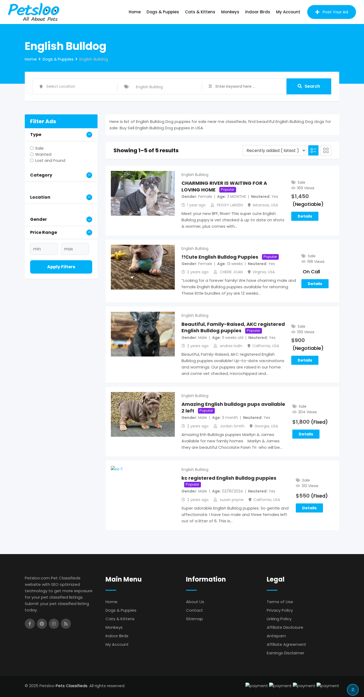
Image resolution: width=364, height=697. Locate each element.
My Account (288, 12)
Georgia (261, 426)
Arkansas (261, 205)
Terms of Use (280, 601)
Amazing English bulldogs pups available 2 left (233, 407)
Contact (194, 610)
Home (135, 12)
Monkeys (230, 12)
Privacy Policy (280, 610)
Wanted (43, 154)
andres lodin (231, 345)
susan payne (232, 499)
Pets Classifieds (71, 685)
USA (274, 205)
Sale (39, 148)
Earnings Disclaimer (285, 653)
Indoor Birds (257, 12)
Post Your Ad (335, 12)
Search (312, 86)
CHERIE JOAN (231, 272)
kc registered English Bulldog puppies (228, 478)
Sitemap (194, 619)
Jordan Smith (232, 426)
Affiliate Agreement (286, 644)
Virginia (259, 272)
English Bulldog (194, 174)
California (261, 345)
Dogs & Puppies (163, 12)
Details (305, 216)
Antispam (276, 636)
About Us (195, 601)
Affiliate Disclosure (285, 627)
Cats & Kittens (200, 12)
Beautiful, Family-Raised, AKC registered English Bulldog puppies (233, 327)
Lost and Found (50, 160)
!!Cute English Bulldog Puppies (219, 257)
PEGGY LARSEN (230, 205)
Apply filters (61, 267)
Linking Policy (279, 619)
